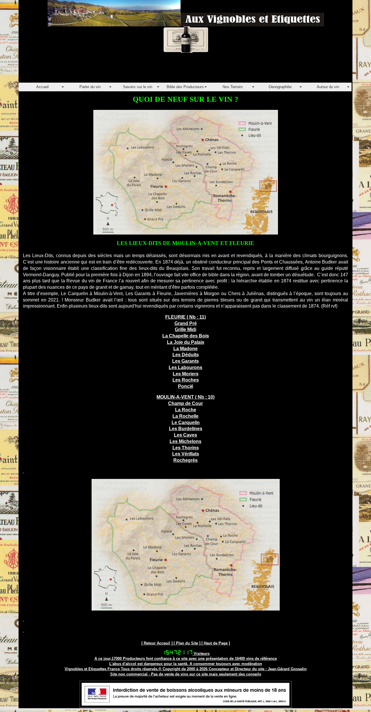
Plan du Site (187, 643)
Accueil (42, 87)
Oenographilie (280, 87)
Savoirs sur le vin (137, 87)
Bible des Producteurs (185, 87)
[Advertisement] (124, 70)
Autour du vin (328, 87)
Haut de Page (216, 643)
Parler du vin (90, 87)
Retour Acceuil (157, 643)
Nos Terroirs (233, 87)
